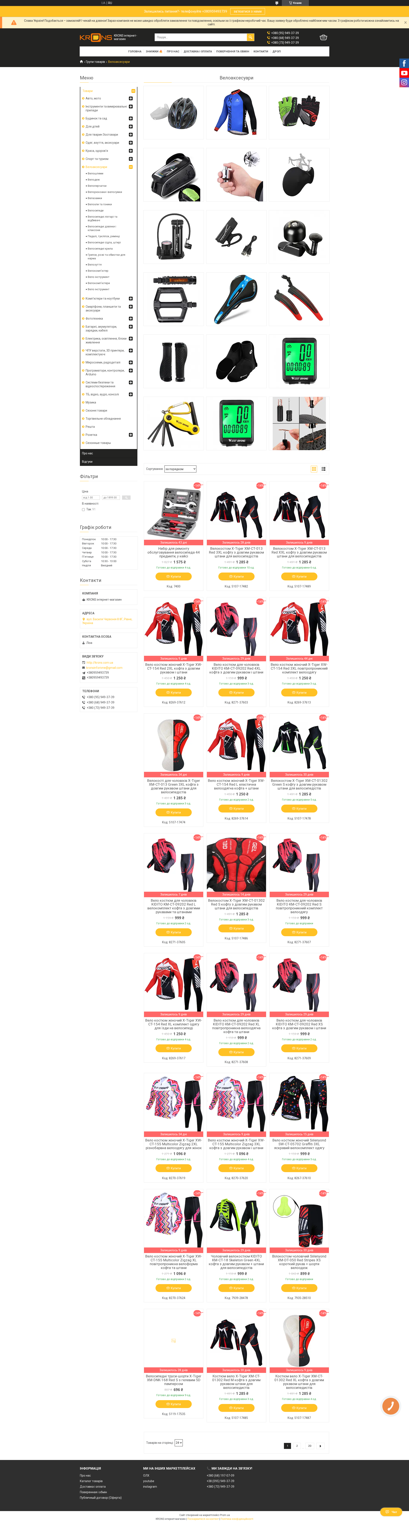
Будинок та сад (96, 118)
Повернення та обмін (232, 51)
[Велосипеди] (174, 237)
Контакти (260, 51)
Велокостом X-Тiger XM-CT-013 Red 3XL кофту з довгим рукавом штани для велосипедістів (236, 552)
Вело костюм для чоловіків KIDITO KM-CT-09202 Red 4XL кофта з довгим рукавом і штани (236, 668)
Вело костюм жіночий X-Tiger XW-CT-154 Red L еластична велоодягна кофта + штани (236, 784)
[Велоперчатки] (299, 112)
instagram (150, 1486)
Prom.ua (225, 1515)
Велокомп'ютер (98, 270)
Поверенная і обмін (93, 1492)
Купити (176, 576)
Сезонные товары (98, 443)
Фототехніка (94, 318)
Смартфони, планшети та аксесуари (103, 308)
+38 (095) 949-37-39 (220, 1481)
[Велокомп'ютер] (299, 361)
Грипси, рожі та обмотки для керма (106, 256)
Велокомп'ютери (99, 283)
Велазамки (95, 198)
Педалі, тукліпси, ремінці (104, 236)
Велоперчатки (97, 185)
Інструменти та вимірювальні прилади (106, 108)
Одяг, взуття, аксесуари (102, 142)
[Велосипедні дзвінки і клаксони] (299, 237)
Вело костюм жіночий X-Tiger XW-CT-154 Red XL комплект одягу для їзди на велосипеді (173, 1024)
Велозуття (95, 264)
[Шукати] (250, 37)
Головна (134, 51)
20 (309, 1445)
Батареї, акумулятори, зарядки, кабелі (101, 328)
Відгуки (87, 461)
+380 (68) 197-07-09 (220, 1475)
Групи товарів (95, 61)
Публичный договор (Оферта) (101, 1497)
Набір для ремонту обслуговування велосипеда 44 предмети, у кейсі (173, 552)
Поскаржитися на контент (203, 1518)
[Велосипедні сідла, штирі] (236, 299)
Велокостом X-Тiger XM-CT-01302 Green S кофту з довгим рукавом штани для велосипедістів (299, 784)
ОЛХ (146, 1475)
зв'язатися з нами (248, 11)
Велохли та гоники (100, 204)
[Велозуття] (236, 361)
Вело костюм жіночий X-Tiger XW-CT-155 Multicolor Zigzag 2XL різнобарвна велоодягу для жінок (173, 1144)
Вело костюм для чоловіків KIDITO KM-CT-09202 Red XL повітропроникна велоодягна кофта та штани (236, 1026)
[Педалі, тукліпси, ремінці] (174, 299)
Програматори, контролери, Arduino (105, 372)
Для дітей (92, 126)
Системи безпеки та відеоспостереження (100, 384)
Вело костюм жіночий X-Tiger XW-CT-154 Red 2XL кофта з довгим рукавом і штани (173, 668)
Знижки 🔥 (154, 51)
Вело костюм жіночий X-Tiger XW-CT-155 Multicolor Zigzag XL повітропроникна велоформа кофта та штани (173, 1262)
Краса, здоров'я (97, 150)
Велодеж (94, 179)
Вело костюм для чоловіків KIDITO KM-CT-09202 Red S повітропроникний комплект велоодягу (299, 906)
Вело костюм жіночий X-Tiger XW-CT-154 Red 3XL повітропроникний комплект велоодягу (299, 668)
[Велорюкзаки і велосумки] (174, 174)
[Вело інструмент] (174, 423)
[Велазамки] (236, 174)
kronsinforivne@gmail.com (104, 667)
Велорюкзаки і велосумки (105, 192)
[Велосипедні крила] (299, 299)
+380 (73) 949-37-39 (220, 1486)
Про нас (173, 51)
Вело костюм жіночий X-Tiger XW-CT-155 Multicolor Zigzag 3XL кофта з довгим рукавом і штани (236, 1144)
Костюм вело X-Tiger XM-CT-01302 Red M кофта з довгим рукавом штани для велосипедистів (236, 1382)
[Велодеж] (236, 112)
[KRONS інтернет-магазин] (96, 37)
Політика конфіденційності (237, 1518)
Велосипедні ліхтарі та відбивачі (102, 218)
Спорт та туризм (97, 159)
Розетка (91, 434)
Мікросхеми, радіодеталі (103, 362)
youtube (148, 1481)
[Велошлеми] (174, 112)
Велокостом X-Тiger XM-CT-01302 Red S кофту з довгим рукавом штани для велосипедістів (236, 904)
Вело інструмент (98, 276)
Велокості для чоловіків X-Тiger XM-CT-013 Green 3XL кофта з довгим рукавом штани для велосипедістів (173, 786)
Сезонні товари (96, 410)
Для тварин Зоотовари (102, 134)
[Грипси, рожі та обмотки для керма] (174, 361)
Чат (394, 1512)
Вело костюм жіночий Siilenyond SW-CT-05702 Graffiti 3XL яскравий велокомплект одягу (299, 1144)
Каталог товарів (91, 1481)
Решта (90, 426)
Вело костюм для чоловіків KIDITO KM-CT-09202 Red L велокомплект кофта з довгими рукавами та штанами (173, 906)
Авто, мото (93, 98)
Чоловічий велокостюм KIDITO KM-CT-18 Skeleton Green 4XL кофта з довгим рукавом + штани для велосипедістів (236, 1262)
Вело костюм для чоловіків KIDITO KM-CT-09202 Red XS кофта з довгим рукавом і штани (299, 1024)
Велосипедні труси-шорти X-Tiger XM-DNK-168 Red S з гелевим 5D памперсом (173, 1380)
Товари (87, 91)
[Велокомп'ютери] (236, 423)
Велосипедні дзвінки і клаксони (102, 228)
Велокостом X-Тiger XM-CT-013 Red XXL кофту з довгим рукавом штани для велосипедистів (299, 552)
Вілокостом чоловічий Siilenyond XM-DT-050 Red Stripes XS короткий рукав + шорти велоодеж (299, 1262)
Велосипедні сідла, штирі (104, 242)
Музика (91, 402)
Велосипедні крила (100, 248)
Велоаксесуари (96, 167)
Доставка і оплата (198, 51)
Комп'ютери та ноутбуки (103, 298)
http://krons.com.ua (100, 662)
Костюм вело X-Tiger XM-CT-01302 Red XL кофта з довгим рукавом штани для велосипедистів (299, 1382)
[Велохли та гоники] (299, 174)
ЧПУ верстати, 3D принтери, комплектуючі (105, 352)
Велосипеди (96, 210)
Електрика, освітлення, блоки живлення (106, 340)
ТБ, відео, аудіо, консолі (102, 394)
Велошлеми (95, 173)
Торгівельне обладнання (103, 418)
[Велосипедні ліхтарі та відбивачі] (236, 237)
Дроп (276, 51)
